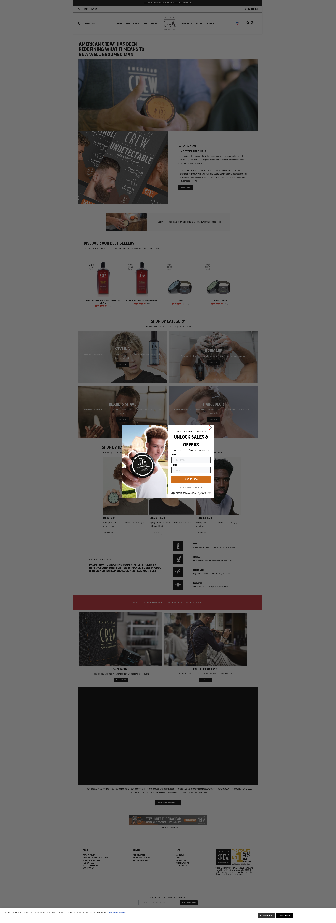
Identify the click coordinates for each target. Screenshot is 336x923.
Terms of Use (123, 912)
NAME (174, 454)
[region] (168, 915)
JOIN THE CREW (191, 479)
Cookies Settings (284, 915)
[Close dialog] (211, 427)
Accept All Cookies (266, 915)
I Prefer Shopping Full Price (191, 487)
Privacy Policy (113, 912)
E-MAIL (174, 465)
